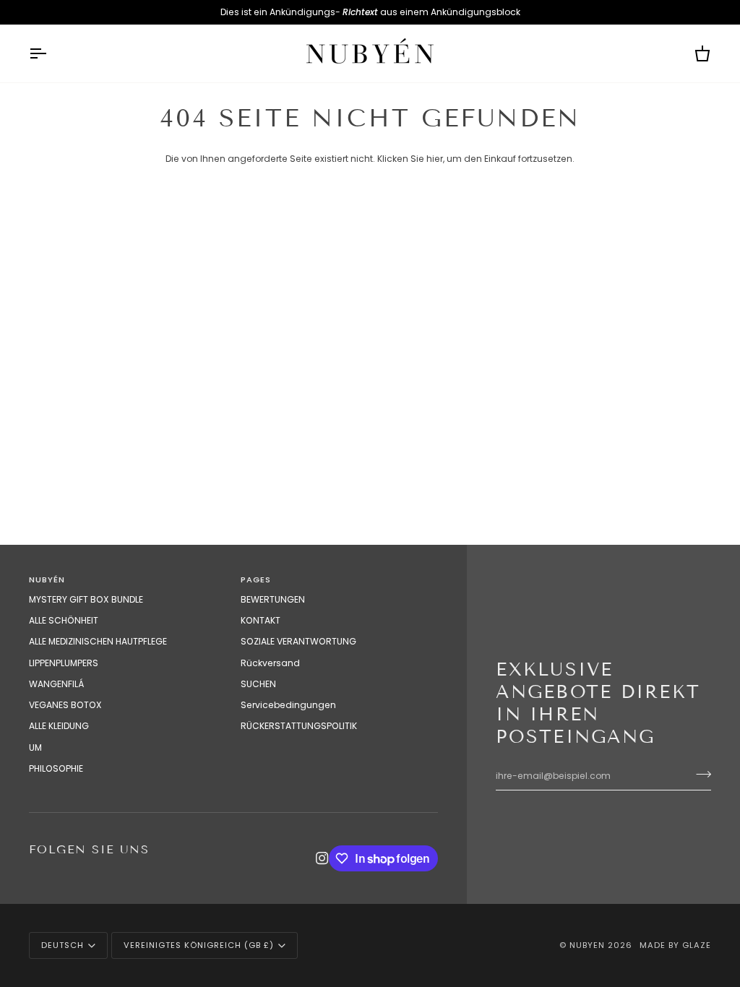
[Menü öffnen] (50, 53)
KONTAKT (260, 620)
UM (35, 747)
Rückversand (270, 663)
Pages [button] (256, 579)
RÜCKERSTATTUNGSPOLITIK (299, 726)
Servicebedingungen (288, 705)
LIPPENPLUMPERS (63, 663)
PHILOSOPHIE (56, 768)
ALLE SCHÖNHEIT (63, 620)
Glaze (696, 945)
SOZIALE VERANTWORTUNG (298, 641)
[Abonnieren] (699, 773)
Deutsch (62, 945)
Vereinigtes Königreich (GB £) (199, 945)
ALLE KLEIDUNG (59, 726)
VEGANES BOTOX (65, 705)
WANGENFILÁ (56, 684)
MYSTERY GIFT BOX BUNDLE (86, 599)
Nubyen (587, 945)
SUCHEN (258, 684)
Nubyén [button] (47, 579)
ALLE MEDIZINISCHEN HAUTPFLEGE (98, 641)
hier (434, 158)
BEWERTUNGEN (273, 599)
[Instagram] (322, 858)
